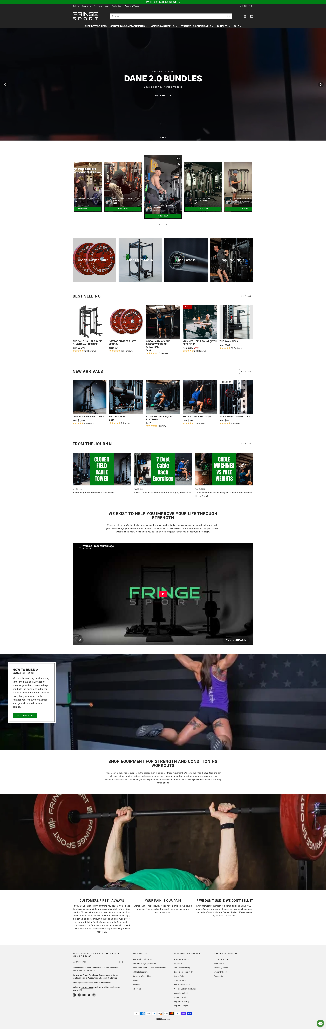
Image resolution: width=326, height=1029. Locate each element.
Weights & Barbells (163, 26)
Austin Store (117, 6)
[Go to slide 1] (160, 137)
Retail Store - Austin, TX (183, 972)
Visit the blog (25, 715)
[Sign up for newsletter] (121, 962)
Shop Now (163, 96)
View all (246, 296)
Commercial (86, 6)
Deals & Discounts (181, 959)
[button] (320, 1023)
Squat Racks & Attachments (127, 26)
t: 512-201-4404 (246, 6)
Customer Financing (182, 968)
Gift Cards (178, 963)
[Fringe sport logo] (85, 16)
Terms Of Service (180, 997)
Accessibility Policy (181, 993)
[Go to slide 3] (165, 137)
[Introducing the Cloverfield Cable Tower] (102, 469)
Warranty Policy (220, 972)
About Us (137, 989)
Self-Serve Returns (221, 959)
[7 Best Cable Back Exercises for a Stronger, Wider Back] (163, 469)
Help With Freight (181, 1006)
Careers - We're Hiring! (142, 976)
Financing (98, 6)
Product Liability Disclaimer (185, 989)
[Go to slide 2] (163, 137)
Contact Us (218, 976)
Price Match (219, 963)
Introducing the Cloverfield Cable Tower (93, 492)
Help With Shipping (181, 1001)
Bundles (222, 26)
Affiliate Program (140, 972)
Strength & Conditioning (196, 26)
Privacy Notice (180, 980)
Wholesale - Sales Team (143, 959)
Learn (107, 6)
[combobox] (171, 16)
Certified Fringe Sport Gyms (144, 963)
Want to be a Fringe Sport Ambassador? (150, 968)
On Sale (76, 6)
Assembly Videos (132, 6)
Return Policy (179, 976)
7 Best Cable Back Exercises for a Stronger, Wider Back (163, 492)
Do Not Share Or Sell (182, 985)
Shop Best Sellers (96, 26)
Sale (237, 26)
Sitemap (136, 985)
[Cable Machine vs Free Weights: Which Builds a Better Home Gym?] (224, 469)
